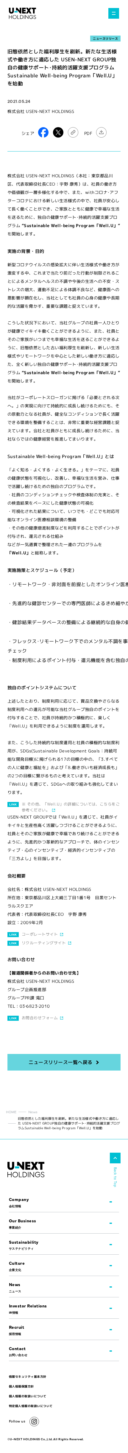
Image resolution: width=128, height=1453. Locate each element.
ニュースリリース (105, 38)
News (33, 1111)
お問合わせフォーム (40, 1017)
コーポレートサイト (40, 934)
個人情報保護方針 (21, 1386)
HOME (11, 1111)
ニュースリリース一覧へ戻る (60, 1062)
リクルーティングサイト (44, 942)
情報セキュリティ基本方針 (27, 1376)
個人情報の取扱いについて (27, 1396)
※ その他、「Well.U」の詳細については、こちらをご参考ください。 (71, 807)
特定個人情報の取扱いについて (31, 1406)
